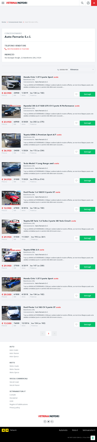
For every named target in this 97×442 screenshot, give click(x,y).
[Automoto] (3, 430)
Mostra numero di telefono (18, 49)
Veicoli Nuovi (14, 385)
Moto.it (75, 430)
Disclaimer (14, 398)
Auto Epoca (14, 356)
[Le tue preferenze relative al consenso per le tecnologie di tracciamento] (93, 438)
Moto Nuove (14, 369)
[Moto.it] (7, 430)
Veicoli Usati (14, 382)
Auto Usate (14, 350)
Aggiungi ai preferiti (76, 94)
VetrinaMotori (16, 3)
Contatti (13, 395)
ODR (11, 401)
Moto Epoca (14, 372)
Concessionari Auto (15, 22)
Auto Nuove (14, 353)
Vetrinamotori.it (89, 430)
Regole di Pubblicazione (19, 404)
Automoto (63, 430)
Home (4, 22)
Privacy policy (15, 407)
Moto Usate (14, 366)
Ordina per (64, 69)
